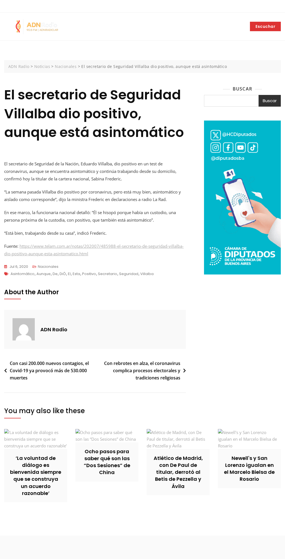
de (55, 273)
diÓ (63, 273)
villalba (147, 273)
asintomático (23, 273)
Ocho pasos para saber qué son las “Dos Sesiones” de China (107, 462)
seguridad (128, 273)
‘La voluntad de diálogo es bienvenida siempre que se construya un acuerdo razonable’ (35, 476)
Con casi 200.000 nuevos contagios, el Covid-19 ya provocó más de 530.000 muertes (49, 370)
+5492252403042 (23, 6)
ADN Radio (53, 329)
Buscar (242, 89)
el (69, 273)
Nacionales (48, 266)
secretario (107, 273)
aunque (43, 273)
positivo (89, 273)
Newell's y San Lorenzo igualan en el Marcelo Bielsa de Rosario (249, 469)
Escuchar (265, 26)
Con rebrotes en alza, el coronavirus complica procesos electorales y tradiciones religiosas (142, 370)
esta (76, 273)
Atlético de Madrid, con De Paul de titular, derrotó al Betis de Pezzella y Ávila (178, 472)
